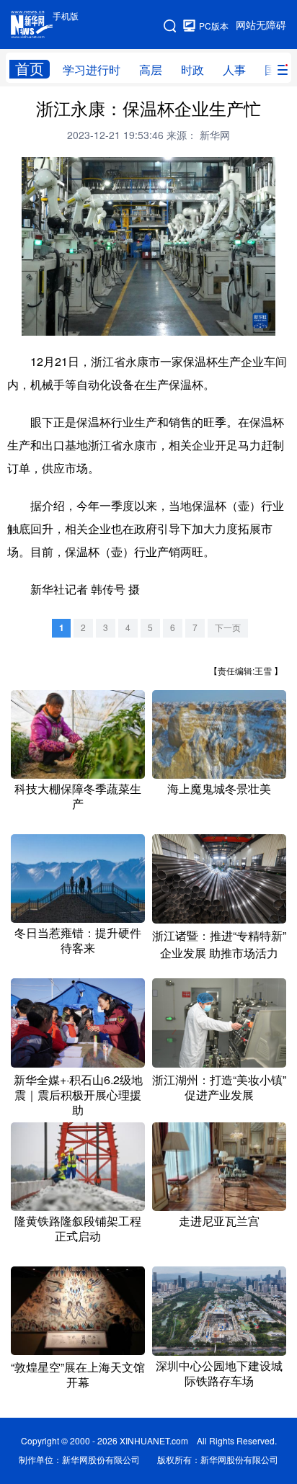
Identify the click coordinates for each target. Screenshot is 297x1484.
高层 (150, 70)
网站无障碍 (261, 25)
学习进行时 (91, 70)
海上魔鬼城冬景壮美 (219, 789)
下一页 (228, 628)
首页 (29, 68)
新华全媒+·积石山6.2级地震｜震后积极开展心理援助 (78, 1095)
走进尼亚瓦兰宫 (219, 1221)
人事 (234, 70)
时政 (192, 70)
